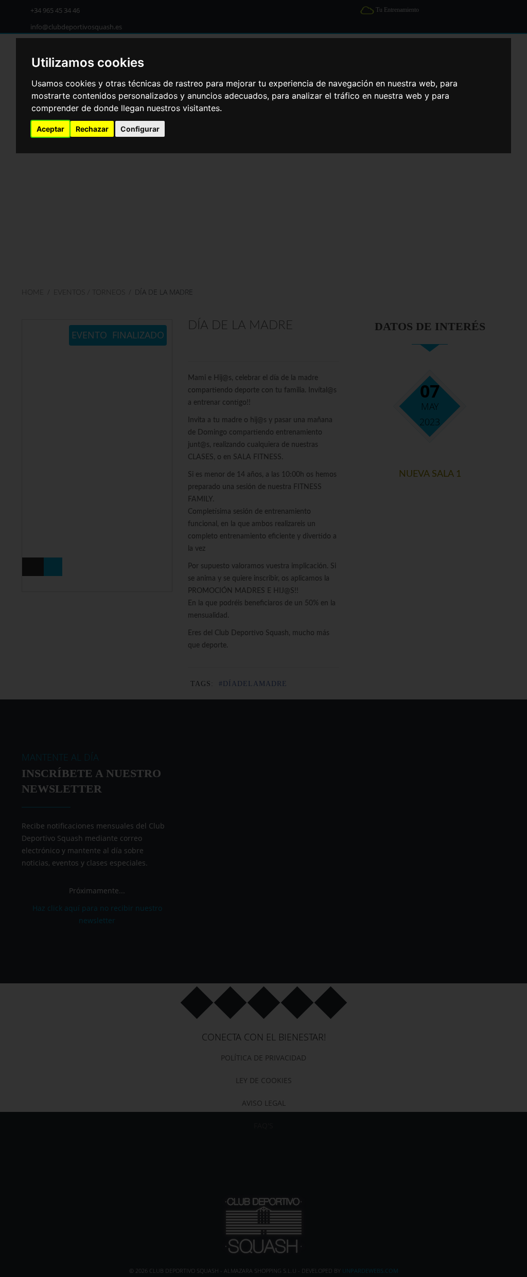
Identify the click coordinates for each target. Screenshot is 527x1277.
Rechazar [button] (92, 128)
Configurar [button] (140, 128)
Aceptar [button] (50, 128)
